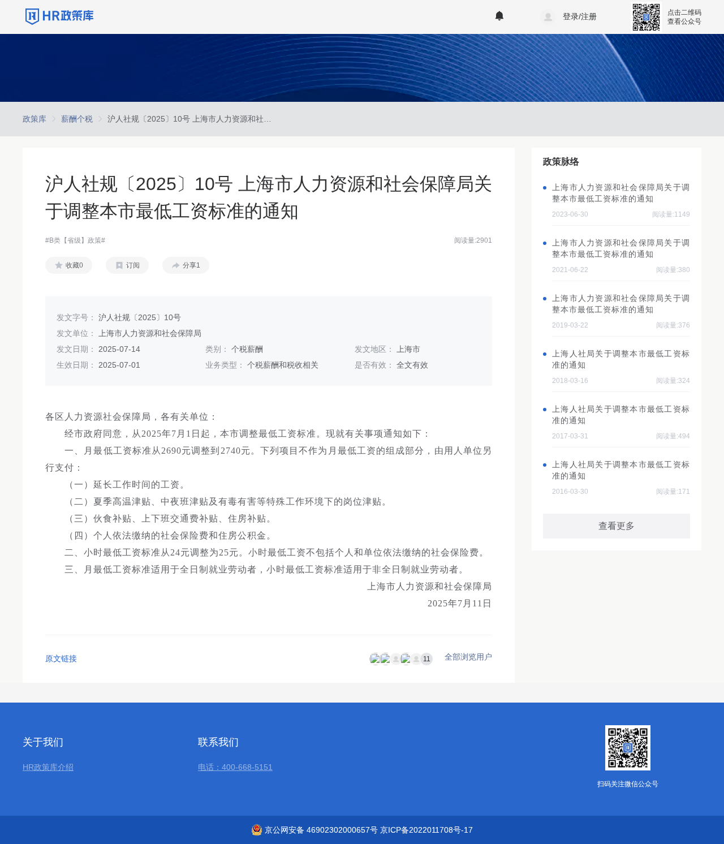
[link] (34, 119)
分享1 (191, 265)
